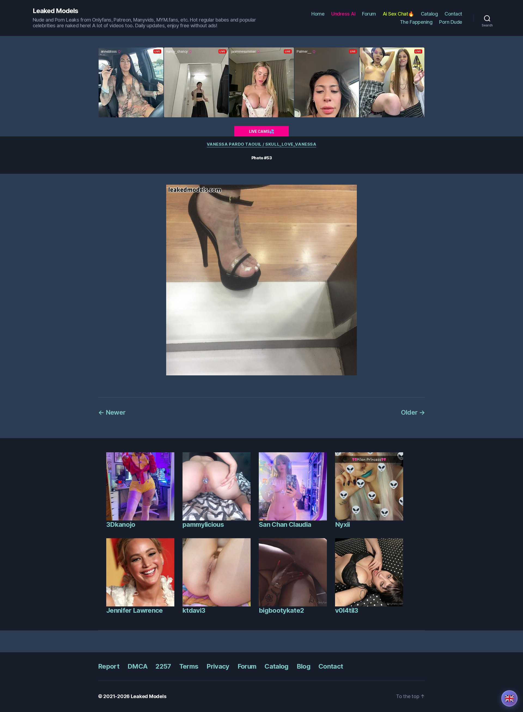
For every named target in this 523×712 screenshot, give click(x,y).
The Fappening (416, 22)
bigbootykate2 (281, 610)
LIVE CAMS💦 (261, 131)
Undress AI (343, 14)
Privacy (217, 666)
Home (317, 14)
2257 (163, 666)
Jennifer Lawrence (134, 610)
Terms (189, 666)
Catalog (429, 14)
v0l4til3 (346, 610)
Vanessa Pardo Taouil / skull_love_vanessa (262, 144)
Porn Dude (450, 22)
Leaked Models (55, 11)
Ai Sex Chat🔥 (398, 14)
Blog (303, 666)
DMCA (137, 666)
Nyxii (342, 524)
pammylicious (203, 524)
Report (108, 666)
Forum (369, 14)
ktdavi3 (194, 610)
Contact (453, 14)
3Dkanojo (120, 524)
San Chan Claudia (285, 524)
